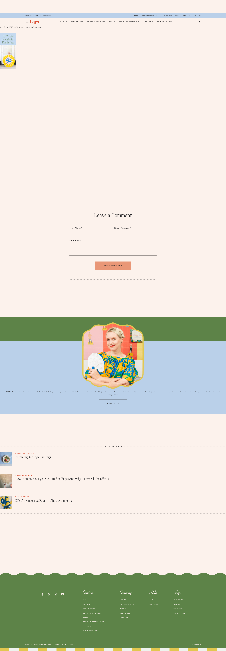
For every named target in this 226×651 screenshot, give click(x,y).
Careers (124, 617)
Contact (153, 604)
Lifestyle (88, 626)
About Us (113, 404)
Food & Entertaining (93, 622)
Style (86, 617)
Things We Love (91, 631)
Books (178, 15)
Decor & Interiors (92, 613)
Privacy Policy (60, 644)
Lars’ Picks (179, 613)
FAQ (151, 600)
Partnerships (148, 15)
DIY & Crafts (89, 609)
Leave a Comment (33, 27)
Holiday (87, 604)
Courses (186, 15)
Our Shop (197, 15)
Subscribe (168, 15)
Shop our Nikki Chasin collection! (38, 16)
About (136, 15)
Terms (70, 644)
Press (158, 15)
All (84, 600)
